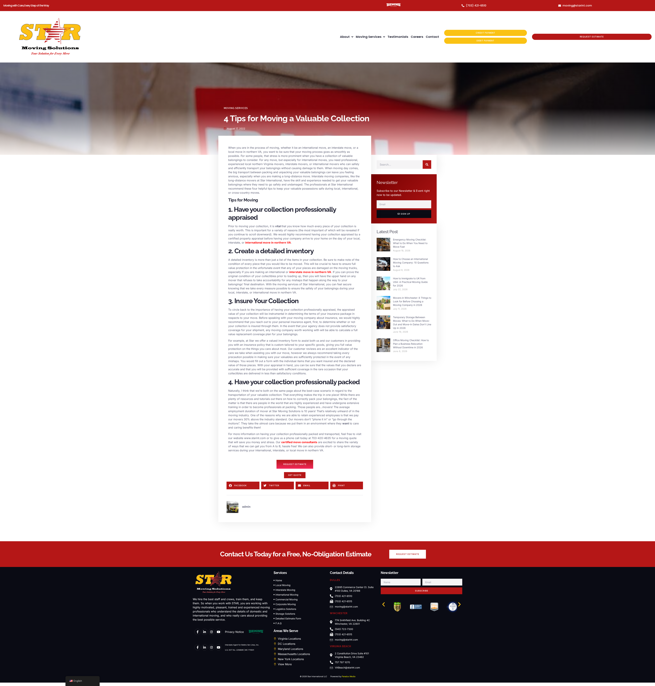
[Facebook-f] (197, 632)
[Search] (427, 164)
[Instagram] (211, 632)
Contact (432, 37)
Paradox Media (348, 676)
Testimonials (398, 37)
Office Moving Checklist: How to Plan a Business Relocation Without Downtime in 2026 (411, 344)
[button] (294, 475)
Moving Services (368, 37)
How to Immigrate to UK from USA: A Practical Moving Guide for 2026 (410, 282)
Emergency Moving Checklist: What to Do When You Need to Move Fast (410, 243)
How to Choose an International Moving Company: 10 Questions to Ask (410, 263)
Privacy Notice (234, 632)
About (345, 37)
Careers (417, 37)
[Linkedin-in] (204, 632)
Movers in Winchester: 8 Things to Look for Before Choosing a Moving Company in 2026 (412, 301)
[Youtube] (218, 632)
